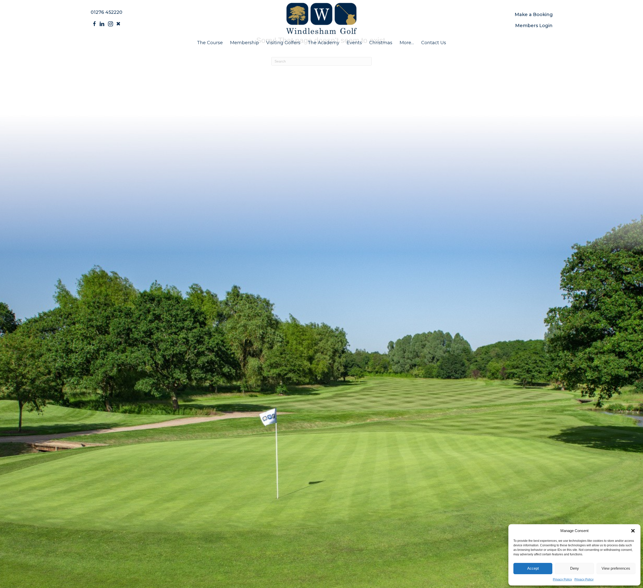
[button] (632, 530)
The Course (210, 42)
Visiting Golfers (283, 42)
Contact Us (433, 42)
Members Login (534, 25)
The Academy (323, 42)
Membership (244, 42)
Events (354, 42)
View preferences (616, 568)
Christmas (380, 42)
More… (407, 42)
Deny (574, 568)
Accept (533, 568)
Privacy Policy (562, 579)
